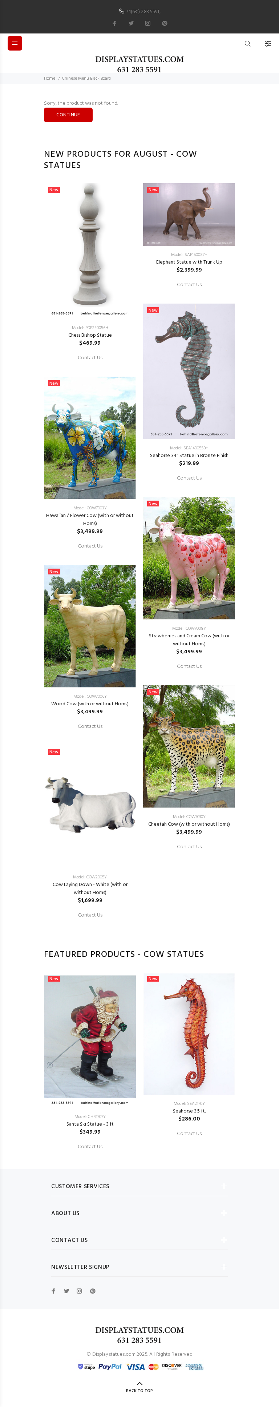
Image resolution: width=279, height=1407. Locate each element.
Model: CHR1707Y (90, 1117)
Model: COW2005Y (90, 877)
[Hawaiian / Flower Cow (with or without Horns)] (90, 438)
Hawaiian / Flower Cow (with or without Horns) (90, 520)
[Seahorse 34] (189, 371)
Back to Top (139, 1391)
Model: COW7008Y (189, 628)
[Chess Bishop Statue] (90, 251)
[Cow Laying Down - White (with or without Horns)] (90, 806)
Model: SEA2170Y (189, 1103)
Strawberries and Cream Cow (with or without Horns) (189, 640)
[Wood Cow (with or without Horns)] (90, 626)
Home (49, 78)
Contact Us (90, 358)
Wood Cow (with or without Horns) (90, 704)
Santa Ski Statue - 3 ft (90, 1124)
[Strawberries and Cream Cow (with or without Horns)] (189, 558)
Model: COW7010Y (189, 817)
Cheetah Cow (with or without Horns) (189, 824)
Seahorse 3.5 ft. (189, 1111)
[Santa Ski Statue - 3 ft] (90, 1040)
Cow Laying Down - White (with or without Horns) (90, 889)
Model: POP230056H (90, 328)
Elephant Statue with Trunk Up (189, 262)
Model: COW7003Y (90, 508)
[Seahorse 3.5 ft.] (189, 1033)
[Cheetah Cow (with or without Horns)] (189, 746)
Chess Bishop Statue (90, 335)
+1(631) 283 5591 (142, 12)
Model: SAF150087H (189, 254)
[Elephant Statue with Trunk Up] (189, 214)
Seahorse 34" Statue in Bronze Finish (189, 456)
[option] (90, 549)
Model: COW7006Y (90, 696)
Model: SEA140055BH (189, 448)
